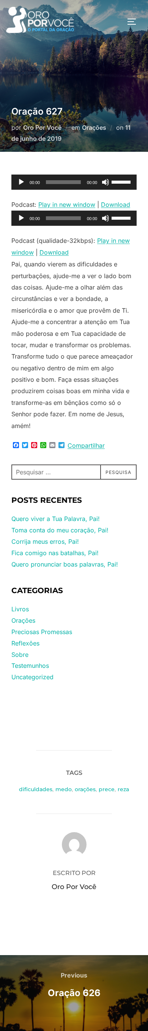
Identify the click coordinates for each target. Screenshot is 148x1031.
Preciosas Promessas (41, 632)
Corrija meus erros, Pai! (45, 541)
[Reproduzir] (21, 182)
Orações (94, 127)
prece (107, 789)
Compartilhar (86, 445)
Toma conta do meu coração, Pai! (60, 530)
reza (123, 789)
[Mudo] (105, 182)
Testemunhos (30, 665)
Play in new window (66, 204)
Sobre (19, 654)
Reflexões (25, 643)
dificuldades (35, 789)
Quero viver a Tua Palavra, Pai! (55, 519)
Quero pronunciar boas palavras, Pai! (64, 564)
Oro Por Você (42, 127)
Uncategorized (32, 677)
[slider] (122, 181)
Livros (20, 609)
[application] (74, 182)
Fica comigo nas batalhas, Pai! (55, 553)
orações (85, 789)
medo (63, 789)
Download (115, 204)
